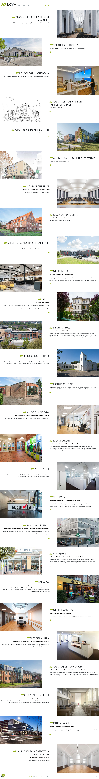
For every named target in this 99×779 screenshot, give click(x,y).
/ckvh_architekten (54, 777)
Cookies (96, 777)
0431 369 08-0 (29, 777)
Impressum (83, 777)
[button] (3, 776)
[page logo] (17, 4)
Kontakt (76, 6)
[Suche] (91, 4)
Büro (57, 6)
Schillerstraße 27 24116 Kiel (12, 777)
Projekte (47, 6)
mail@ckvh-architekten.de (41, 777)
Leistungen (67, 6)
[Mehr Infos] (48, 26)
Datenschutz (90, 777)
